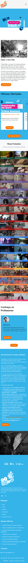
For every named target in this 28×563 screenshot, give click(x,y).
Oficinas (4, 509)
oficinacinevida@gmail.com (8, 552)
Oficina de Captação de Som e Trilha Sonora (13, 527)
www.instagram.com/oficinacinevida (15, 417)
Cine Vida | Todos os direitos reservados (14, 558)
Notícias (4, 514)
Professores (5, 512)
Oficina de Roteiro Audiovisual (9, 544)
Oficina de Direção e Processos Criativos (12, 525)
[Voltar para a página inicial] (4, 4)
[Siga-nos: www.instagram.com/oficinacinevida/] (5, 496)
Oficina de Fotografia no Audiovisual (10, 536)
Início (3, 504)
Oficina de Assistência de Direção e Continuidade (14, 541)
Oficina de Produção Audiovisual (9, 539)
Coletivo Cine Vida (6, 517)
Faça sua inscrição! (14, 22)
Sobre (3, 507)
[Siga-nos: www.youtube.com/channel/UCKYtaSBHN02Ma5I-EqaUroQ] (2, 496)
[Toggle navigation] (25, 4)
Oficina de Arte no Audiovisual (9, 534)
